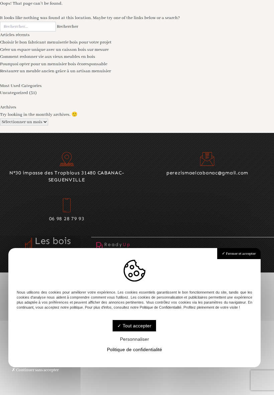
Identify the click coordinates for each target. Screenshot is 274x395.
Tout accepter (136, 325)
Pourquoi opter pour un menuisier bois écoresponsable (53, 64)
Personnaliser (134, 339)
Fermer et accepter (240, 253)
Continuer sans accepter (37, 370)
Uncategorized (14, 93)
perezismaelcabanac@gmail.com (207, 173)
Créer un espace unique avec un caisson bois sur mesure (54, 50)
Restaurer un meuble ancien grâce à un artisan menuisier (55, 71)
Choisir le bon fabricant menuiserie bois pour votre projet (56, 42)
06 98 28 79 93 (67, 219)
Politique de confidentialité (134, 349)
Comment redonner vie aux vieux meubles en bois (47, 57)
